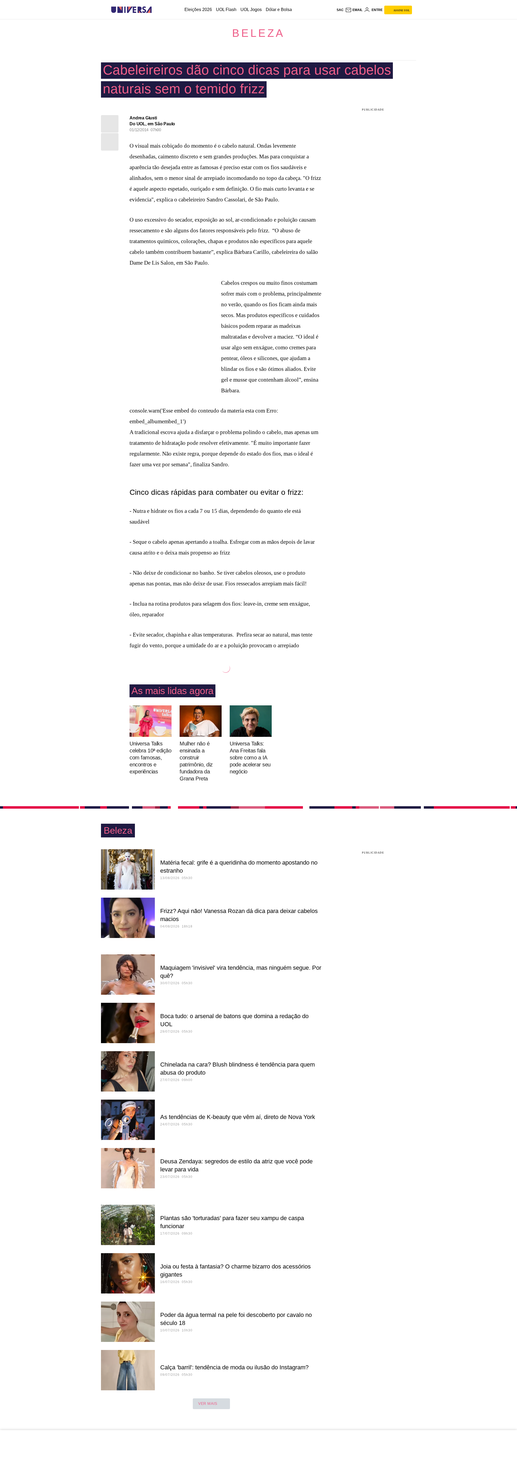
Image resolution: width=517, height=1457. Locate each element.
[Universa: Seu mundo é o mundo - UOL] (131, 9)
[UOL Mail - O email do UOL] (353, 10)
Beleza (258, 33)
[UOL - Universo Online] (156, 9)
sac (340, 10)
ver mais (207, 1403)
